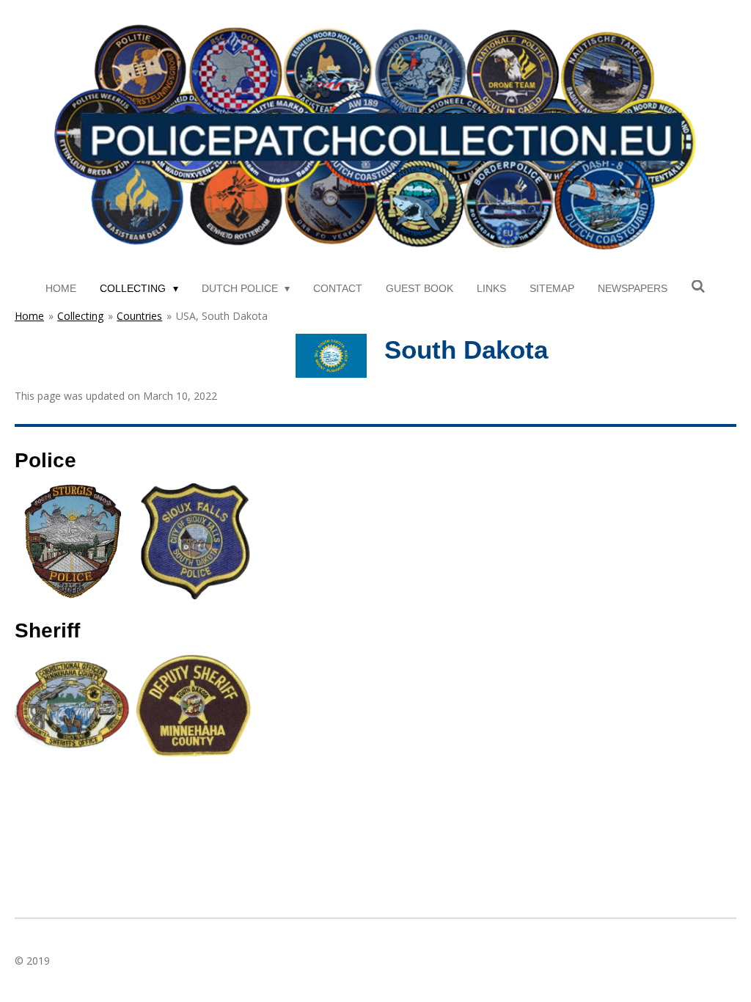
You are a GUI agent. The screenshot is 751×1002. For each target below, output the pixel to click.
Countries (139, 316)
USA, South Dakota (222, 316)
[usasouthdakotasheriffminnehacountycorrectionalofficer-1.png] (72, 704)
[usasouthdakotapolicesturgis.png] (72, 541)
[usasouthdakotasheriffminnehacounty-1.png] (193, 704)
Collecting (80, 316)
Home (29, 316)
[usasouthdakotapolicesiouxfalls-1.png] (193, 541)
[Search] (698, 287)
